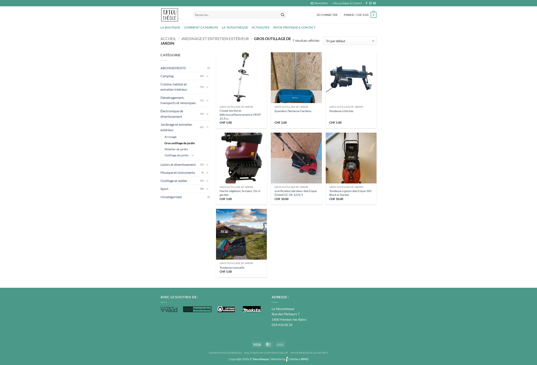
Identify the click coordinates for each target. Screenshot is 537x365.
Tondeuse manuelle (232, 267)
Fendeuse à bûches (341, 111)
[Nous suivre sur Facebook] (366, 3)
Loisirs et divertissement (178, 164)
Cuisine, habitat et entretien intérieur (173, 87)
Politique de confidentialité (266, 352)
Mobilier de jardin (176, 149)
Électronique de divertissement (171, 113)
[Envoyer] (282, 14)
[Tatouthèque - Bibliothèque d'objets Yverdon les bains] (173, 14)
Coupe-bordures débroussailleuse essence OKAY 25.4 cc (240, 114)
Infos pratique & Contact (347, 3)
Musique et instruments (177, 172)
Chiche (293, 359)
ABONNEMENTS (173, 68)
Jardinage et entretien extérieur (215, 38)
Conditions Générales (225, 352)
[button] (319, 3)
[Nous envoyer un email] (374, 3)
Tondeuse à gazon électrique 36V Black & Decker (350, 193)
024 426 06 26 (282, 325)
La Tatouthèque (235, 27)
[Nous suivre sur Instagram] (370, 3)
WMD (305, 359)
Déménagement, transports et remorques (178, 100)
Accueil (168, 38)
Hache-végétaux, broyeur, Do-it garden (240, 193)
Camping (166, 76)
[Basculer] (207, 75)
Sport (164, 189)
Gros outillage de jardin (179, 143)
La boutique (170, 27)
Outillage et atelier (173, 181)
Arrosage (170, 137)
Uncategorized (171, 197)
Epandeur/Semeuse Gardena (293, 111)
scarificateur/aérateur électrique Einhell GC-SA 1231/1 (296, 193)
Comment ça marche (201, 27)
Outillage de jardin (176, 155)
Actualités (261, 27)
